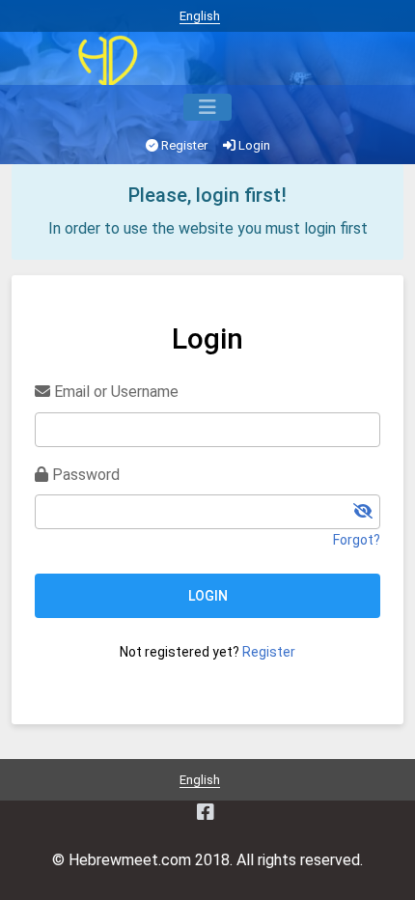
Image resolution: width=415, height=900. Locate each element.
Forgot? (356, 540)
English (200, 16)
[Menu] (207, 107)
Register (183, 145)
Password (84, 474)
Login (252, 145)
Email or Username (114, 391)
